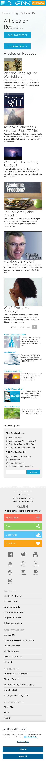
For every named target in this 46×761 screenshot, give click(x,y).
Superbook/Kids (12, 607)
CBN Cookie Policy (30, 737)
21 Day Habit (14, 460)
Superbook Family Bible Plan (21, 444)
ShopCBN (23, 574)
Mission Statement (13, 596)
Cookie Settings (23, 742)
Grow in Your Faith (12, 407)
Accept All (23, 756)
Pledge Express (11, 679)
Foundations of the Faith (20, 457)
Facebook (10, 554)
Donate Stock (10, 690)
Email (10, 583)
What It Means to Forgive (23, 502)
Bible (10, 566)
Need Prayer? (10, 352)
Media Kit (8, 662)
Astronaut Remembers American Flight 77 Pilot (21, 128)
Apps (23, 566)
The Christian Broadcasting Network (23, 511)
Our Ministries (11, 601)
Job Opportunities (13, 623)
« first (13, 327)
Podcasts (36, 566)
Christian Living (10, 13)
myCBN (35, 574)
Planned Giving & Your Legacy (19, 685)
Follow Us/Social (12, 646)
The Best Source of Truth (23, 498)
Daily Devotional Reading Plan (22, 448)
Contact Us (9, 635)
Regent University (12, 618)
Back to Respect (17, 35)
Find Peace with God (13, 371)
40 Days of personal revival (21, 466)
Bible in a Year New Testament (22, 441)
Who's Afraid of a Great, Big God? (21, 163)
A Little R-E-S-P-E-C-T (19, 261)
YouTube (35, 554)
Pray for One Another (13, 389)
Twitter (23, 554)
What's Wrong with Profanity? (17, 309)
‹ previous (24, 327)
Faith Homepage (23, 495)
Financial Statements (14, 612)
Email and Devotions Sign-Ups (19, 640)
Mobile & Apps (11, 651)
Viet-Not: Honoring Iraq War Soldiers (20, 74)
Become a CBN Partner (15, 674)
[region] (23, 741)
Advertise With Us (13, 657)
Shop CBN (9, 707)
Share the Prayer (16, 463)
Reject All (23, 749)
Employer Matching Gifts (16, 695)
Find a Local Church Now (15, 335)
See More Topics (17, 46)
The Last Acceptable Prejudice (19, 213)
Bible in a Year (15, 438)
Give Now (38, 3)
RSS (10, 574)
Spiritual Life (28, 13)
